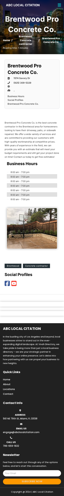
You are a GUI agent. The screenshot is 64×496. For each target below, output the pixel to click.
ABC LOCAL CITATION (23, 5)
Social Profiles (15, 100)
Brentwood (25, 36)
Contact (8, 394)
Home (6, 40)
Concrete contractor (36, 265)
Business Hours (16, 96)
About (6, 384)
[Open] (59, 5)
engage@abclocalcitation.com (21, 432)
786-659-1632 (11, 445)
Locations (9, 389)
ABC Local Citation (22, 328)
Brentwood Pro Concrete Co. (23, 103)
